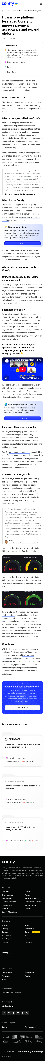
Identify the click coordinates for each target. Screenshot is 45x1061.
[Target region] (5, 72)
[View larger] (22, 564)
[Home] (2, 10)
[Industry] (5, 67)
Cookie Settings (37, 1052)
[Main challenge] (5, 62)
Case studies (11, 11)
